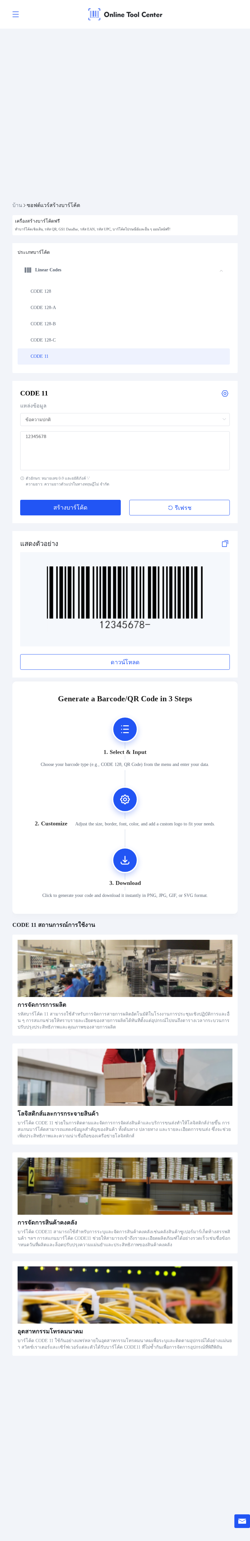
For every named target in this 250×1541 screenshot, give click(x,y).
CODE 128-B (43, 323)
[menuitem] (123, 291)
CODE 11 (40, 356)
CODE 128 (41, 291)
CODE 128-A (43, 307)
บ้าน (17, 205)
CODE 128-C (43, 340)
